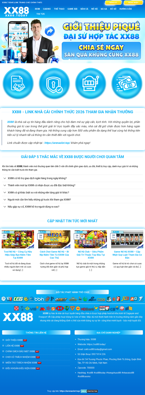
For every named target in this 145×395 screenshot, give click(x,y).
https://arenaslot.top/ (57, 142)
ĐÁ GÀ (104, 9)
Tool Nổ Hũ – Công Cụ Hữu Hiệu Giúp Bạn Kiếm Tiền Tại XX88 (18, 254)
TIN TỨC (40, 14)
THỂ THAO (59, 9)
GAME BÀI (72, 9)
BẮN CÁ (84, 9)
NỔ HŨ (94, 9)
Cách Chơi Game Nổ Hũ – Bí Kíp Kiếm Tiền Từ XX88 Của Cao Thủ (54, 254)
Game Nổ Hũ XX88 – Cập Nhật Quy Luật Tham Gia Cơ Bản (127, 254)
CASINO (47, 9)
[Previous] (6, 40)
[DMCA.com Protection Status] (89, 391)
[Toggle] (5, 179)
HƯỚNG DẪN (126, 9)
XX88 (37, 9)
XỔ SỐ (113, 9)
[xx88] (16, 12)
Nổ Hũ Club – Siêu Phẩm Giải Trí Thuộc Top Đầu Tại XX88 (91, 254)
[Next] (138, 40)
